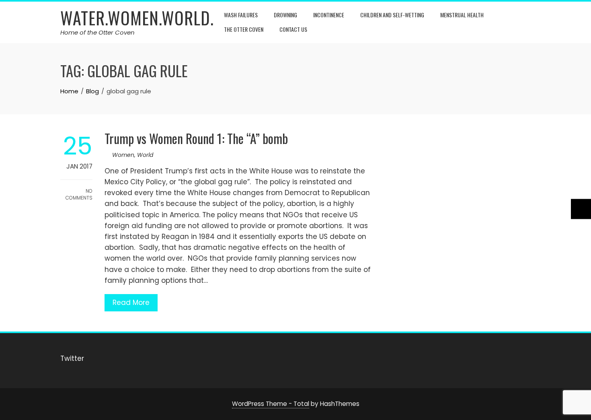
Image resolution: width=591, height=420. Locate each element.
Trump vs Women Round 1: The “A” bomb (196, 138)
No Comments (79, 194)
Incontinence (328, 14)
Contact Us (293, 29)
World (145, 155)
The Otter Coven (243, 29)
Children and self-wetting (392, 14)
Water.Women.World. (137, 17)
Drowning (285, 14)
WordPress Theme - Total (270, 403)
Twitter (72, 358)
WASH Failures (241, 14)
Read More (131, 302)
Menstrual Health (462, 14)
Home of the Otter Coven (97, 32)
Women (123, 155)
